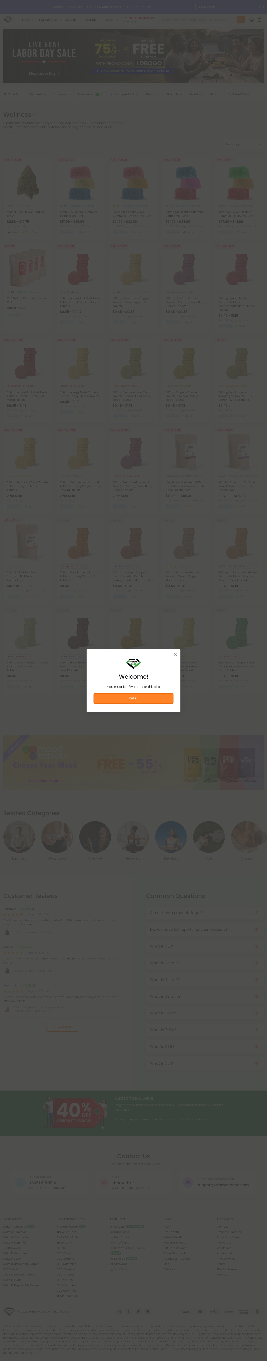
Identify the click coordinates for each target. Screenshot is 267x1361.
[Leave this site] (175, 654)
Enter (133, 698)
